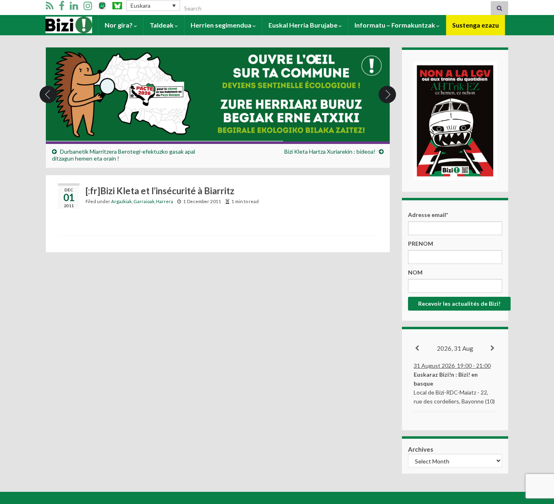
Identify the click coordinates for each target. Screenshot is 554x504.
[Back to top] (536, 456)
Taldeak (162, 25)
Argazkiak (121, 201)
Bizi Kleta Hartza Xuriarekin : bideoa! (330, 151)
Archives (420, 449)
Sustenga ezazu (475, 25)
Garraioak (144, 201)
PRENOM (420, 243)
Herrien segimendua (222, 25)
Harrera (58, 25)
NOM (415, 272)
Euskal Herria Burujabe (303, 25)
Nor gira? (119, 25)
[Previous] (417, 348)
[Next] (492, 348)
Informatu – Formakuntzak (395, 25)
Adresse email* (428, 214)
